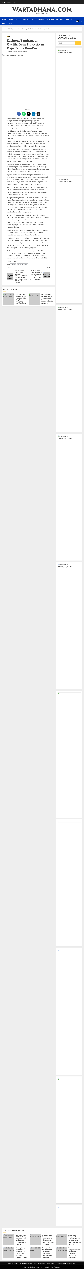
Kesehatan (41, 19)
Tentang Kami (50, 1263)
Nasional (25, 19)
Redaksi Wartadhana (12, 51)
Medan (11, 19)
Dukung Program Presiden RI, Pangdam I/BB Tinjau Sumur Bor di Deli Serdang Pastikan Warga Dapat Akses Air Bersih (22, 1254)
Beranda (4, 19)
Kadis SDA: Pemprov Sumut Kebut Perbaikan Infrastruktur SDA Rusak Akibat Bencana (74, 1239)
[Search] (81, 21)
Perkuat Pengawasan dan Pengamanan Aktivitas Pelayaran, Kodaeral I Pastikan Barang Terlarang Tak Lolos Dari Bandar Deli (74, 1256)
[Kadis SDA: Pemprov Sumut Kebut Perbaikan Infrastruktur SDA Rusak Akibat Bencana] (61, 1239)
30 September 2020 (23, 51)
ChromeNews (47, 1267)
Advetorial (50, 19)
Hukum (10, 23)
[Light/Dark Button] (77, 21)
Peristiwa (59, 19)
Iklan (74, 1263)
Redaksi (16, 1263)
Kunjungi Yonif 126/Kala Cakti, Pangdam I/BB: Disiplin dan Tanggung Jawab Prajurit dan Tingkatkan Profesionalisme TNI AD (21, 301)
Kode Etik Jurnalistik (39, 1263)
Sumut (18, 19)
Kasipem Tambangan (22, 264)
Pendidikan (68, 19)
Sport (4, 23)
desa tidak (13, 264)
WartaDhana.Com (42, 9)
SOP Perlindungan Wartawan (63, 1263)
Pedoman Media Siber (26, 1263)
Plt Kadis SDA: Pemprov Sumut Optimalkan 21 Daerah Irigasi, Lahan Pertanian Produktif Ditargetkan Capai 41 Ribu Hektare (47, 301)
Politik (33, 19)
